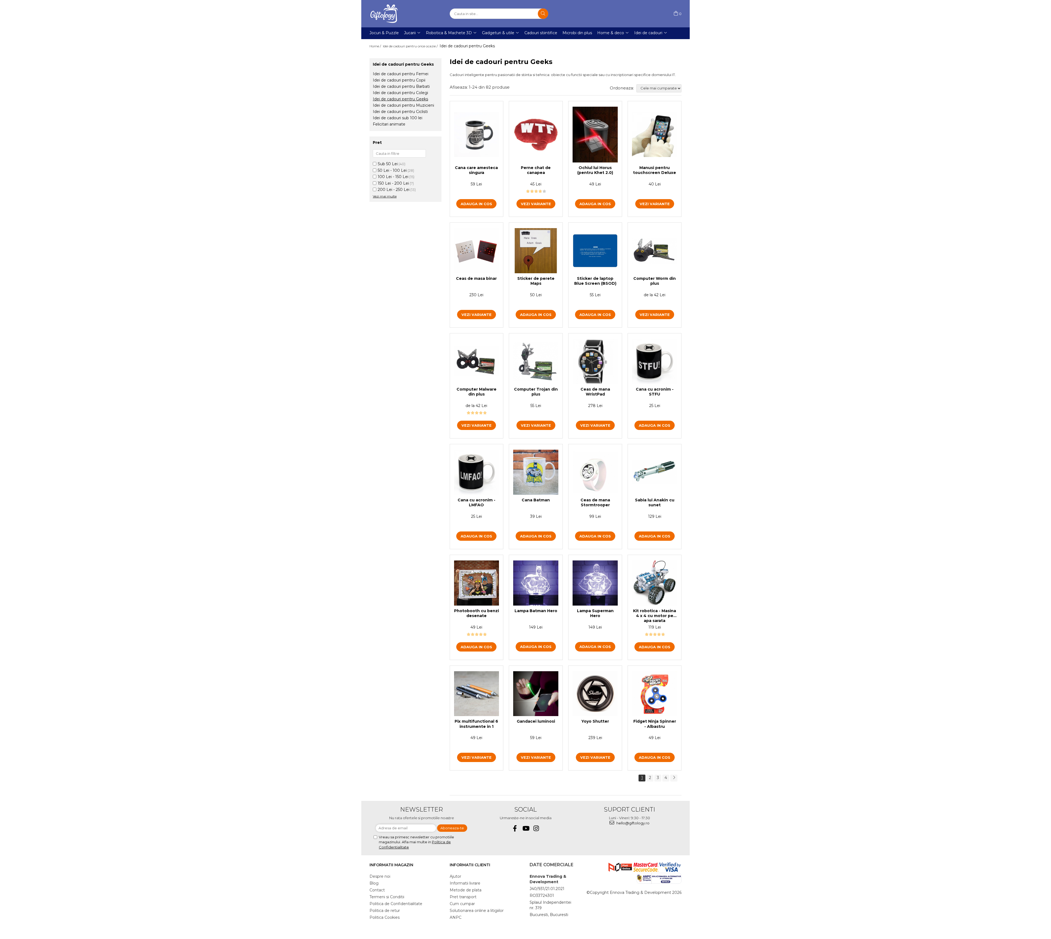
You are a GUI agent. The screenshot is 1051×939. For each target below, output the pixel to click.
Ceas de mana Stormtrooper (595, 502)
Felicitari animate (389, 124)
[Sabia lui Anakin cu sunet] (654, 472)
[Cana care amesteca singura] (476, 134)
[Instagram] (536, 828)
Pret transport (463, 896)
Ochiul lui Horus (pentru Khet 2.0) (595, 170)
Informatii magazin (391, 864)
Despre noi (379, 876)
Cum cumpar (462, 903)
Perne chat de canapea (536, 170)
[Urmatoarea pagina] (673, 778)
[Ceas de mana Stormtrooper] (595, 472)
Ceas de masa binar (476, 278)
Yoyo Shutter (595, 721)
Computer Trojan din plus (536, 392)
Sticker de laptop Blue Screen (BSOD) (595, 281)
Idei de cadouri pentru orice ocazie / (410, 46)
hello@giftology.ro (632, 823)
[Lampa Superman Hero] (595, 583)
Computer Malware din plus (476, 392)
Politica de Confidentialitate (395, 903)
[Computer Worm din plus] (654, 251)
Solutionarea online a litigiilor (477, 910)
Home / (375, 46)
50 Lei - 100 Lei (392, 170)
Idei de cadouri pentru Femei (400, 73)
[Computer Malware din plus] (476, 361)
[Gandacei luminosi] (535, 693)
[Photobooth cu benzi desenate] (476, 583)
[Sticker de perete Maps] (535, 250)
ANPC (455, 917)
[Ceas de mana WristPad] (595, 361)
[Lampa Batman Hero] (535, 583)
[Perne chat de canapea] (535, 134)
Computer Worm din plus (654, 281)
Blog (374, 883)
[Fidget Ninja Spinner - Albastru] (654, 693)
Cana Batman (536, 500)
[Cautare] (543, 13)
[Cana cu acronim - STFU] (654, 361)
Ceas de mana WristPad (595, 392)
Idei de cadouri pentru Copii (399, 80)
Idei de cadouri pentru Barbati (401, 86)
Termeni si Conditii (386, 896)
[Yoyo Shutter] (595, 693)
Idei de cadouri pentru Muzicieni (403, 105)
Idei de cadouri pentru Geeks (400, 99)
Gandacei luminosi (536, 721)
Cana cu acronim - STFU (655, 392)
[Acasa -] (396, 13)
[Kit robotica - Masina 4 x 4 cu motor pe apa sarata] (654, 583)
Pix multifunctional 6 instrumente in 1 (476, 724)
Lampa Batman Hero (536, 610)
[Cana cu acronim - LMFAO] (476, 472)
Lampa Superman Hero (595, 613)
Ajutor (455, 876)
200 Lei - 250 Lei (393, 189)
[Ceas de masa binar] (476, 250)
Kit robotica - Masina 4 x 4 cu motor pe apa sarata (654, 615)
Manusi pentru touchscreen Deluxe (654, 170)
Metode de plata (465, 890)
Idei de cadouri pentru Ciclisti (400, 111)
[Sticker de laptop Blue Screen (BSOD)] (595, 251)
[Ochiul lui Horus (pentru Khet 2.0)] (595, 134)
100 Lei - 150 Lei (393, 176)
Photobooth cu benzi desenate (476, 613)
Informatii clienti (470, 864)
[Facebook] (515, 828)
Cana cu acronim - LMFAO (476, 502)
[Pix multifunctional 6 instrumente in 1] (476, 693)
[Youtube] (525, 828)
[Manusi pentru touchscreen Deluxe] (654, 134)
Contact (377, 890)
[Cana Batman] (535, 472)
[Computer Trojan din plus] (535, 361)
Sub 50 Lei (388, 163)
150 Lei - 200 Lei (393, 183)
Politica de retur (384, 910)
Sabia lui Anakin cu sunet (654, 502)
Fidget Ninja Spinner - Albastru (654, 724)
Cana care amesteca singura (476, 170)
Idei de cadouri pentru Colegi (400, 92)
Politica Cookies (384, 917)
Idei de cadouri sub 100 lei (397, 117)
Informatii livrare (465, 883)
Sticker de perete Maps (536, 281)
